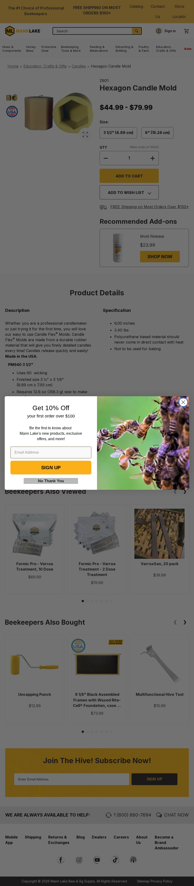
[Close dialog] (183, 402)
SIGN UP (51, 467)
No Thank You (51, 481)
